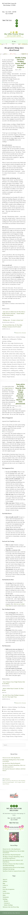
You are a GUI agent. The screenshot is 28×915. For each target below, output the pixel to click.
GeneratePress (23, 912)
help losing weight (10, 719)
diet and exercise (12, 349)
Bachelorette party (18, 343)
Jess (23, 358)
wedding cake (5, 339)
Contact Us (5, 885)
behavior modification (7, 345)
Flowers (4, 709)
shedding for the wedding (8, 726)
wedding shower (6, 374)
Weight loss (18, 374)
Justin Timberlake (21, 360)
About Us (5, 879)
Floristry (17, 351)
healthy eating (19, 353)
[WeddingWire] (6, 779)
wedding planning (10, 372)
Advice (5, 337)
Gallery (4, 891)
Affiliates (5, 881)
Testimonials (6, 897)
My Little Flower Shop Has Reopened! (11, 763)
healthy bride (12, 353)
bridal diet (15, 345)
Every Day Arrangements (8, 889)
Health (6, 353)
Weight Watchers (11, 376)
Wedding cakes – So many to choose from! (13, 320)
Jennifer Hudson (18, 358)
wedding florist (21, 368)
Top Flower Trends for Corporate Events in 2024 (14, 871)
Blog (4, 883)
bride (20, 345)
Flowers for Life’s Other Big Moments (11, 757)
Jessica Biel (5, 360)
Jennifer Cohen (9, 358)
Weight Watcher (10, 736)
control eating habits (7, 347)
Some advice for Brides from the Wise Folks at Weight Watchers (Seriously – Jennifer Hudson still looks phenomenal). (13, 313)
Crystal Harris (15, 347)
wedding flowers (6, 370)
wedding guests (13, 339)
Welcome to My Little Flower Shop (11, 907)
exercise (12, 351)
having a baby (10, 717)
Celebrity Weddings (20, 337)
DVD (8, 351)
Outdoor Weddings (8, 905)
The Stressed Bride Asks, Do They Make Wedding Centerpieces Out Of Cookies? (12, 325)
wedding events (13, 368)
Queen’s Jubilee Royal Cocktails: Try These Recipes (13, 689)
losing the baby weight (7, 362)
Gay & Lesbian (6, 893)
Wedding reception (19, 372)
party (15, 362)
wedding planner (18, 732)
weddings (9, 341)
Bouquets (6, 901)
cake (23, 345)
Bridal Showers (11, 337)
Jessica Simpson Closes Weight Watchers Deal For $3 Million (13, 682)
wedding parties (14, 370)
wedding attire (13, 366)
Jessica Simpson (12, 360)
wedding (7, 366)
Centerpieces (7, 903)
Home (4, 895)
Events (4, 887)
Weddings (12, 374)
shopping (9, 364)
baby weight (11, 343)
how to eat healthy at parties (16, 355)
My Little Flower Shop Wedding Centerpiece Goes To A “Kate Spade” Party (13, 696)
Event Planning (21, 707)
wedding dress (5, 368)
